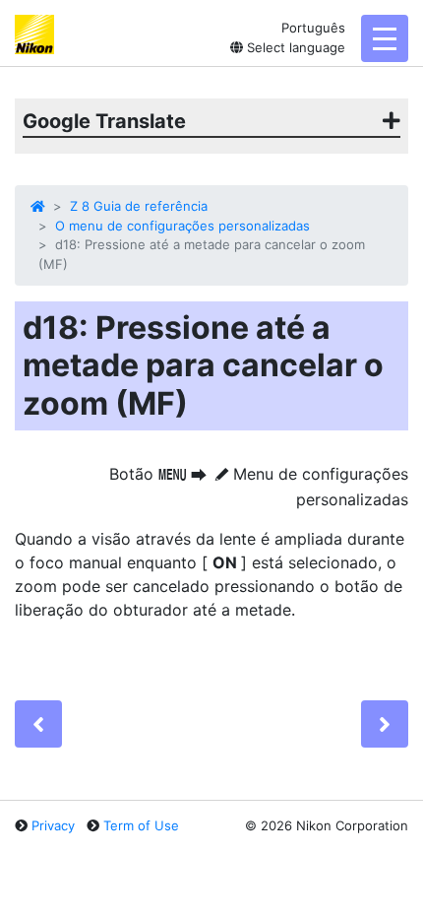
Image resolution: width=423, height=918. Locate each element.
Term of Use (141, 825)
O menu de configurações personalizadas (182, 225)
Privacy (53, 825)
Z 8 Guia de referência (139, 206)
